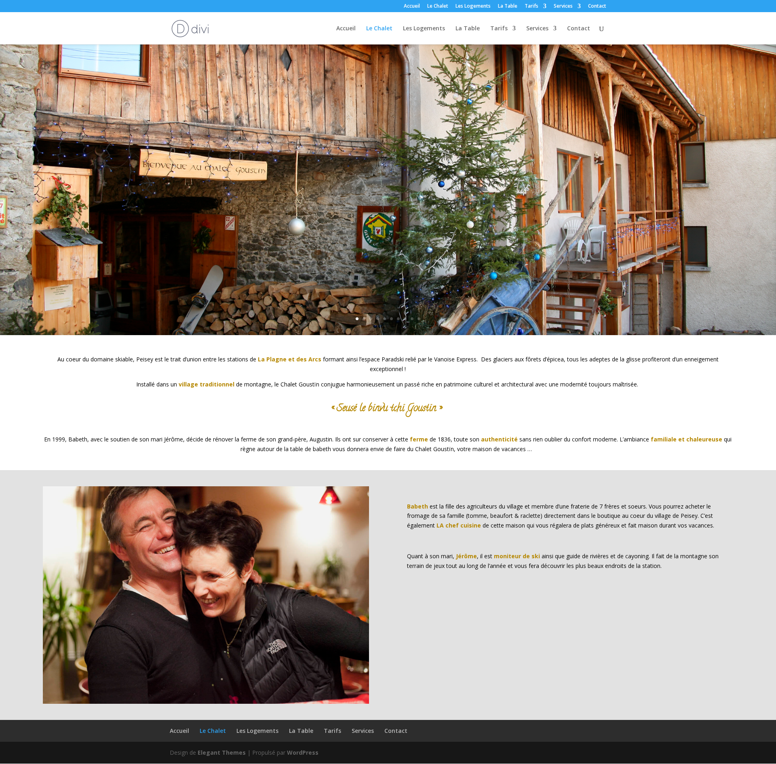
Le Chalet (437, 6)
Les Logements (473, 6)
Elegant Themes (222, 752)
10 (419, 318)
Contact (597, 6)
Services (563, 6)
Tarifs (531, 6)
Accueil (412, 6)
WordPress (302, 752)
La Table (507, 6)
